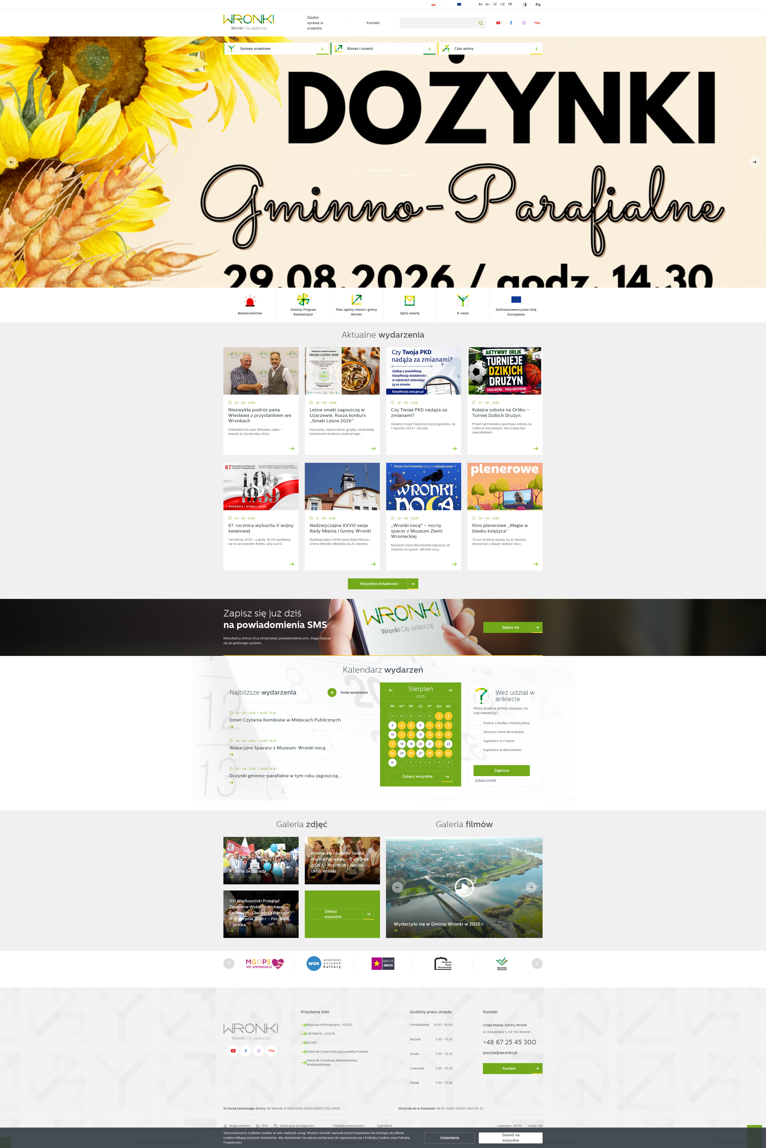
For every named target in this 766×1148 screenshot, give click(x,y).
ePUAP (312, 1043)
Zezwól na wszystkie (510, 1138)
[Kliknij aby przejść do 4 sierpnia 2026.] (401, 725)
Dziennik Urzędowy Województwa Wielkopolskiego (332, 1062)
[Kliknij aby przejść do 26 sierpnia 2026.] (411, 753)
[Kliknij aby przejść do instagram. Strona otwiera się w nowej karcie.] (524, 23)
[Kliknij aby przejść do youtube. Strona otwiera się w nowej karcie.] (498, 23)
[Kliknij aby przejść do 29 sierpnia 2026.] (439, 753)
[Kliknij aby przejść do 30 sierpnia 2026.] (448, 753)
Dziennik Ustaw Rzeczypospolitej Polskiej (337, 1052)
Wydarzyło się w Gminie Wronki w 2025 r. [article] (439, 924)
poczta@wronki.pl (500, 1052)
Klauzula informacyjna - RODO (329, 1025)
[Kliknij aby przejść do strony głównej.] (255, 23)
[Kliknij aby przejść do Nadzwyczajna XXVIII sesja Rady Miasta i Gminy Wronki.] (342, 486)
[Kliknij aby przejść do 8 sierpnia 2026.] (439, 725)
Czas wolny (464, 48)
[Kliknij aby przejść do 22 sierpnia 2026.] (439, 744)
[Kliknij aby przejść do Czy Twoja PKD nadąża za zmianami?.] (423, 371)
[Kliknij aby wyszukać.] (480, 23)
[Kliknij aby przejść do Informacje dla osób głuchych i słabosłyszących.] (536, 4)
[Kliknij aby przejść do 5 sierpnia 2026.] (411, 725)
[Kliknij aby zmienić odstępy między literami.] (488, 5)
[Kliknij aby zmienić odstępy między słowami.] (502, 5)
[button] (754, 162)
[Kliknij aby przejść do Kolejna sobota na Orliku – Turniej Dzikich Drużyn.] (505, 371)
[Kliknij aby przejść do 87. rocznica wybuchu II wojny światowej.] (261, 486)
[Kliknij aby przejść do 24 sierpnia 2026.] (392, 753)
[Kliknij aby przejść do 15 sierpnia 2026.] (439, 734)
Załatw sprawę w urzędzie (315, 22)
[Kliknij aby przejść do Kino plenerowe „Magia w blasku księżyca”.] (505, 486)
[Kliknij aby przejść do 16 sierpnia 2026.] (448, 734)
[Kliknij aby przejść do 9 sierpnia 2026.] (448, 725)
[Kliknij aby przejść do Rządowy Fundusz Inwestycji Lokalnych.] (433, 4)
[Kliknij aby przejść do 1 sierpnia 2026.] (439, 716)
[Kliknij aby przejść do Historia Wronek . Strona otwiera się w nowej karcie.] (264, 964)
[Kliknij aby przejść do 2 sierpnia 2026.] (448, 716)
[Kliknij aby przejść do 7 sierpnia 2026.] (429, 725)
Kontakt (373, 23)
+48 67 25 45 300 (509, 1042)
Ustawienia (449, 1138)
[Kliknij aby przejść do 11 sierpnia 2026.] (401, 734)
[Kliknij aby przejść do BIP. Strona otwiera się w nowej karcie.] (537, 23)
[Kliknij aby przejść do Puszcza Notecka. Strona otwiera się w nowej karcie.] (323, 964)
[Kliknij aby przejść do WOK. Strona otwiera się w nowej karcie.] (502, 964)
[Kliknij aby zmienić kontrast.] (525, 5)
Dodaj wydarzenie (349, 692)
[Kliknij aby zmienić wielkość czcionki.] (481, 5)
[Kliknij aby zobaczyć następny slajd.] (537, 963)
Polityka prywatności (348, 1126)
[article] (298, 718)
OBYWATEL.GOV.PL (321, 1034)
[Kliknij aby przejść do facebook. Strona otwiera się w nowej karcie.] (511, 23)
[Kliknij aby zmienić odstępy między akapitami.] (510, 5)
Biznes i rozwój (360, 48)
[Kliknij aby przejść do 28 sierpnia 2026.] (429, 753)
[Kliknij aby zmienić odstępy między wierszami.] (495, 5)
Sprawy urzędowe (255, 48)
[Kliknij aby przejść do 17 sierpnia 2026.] (392, 744)
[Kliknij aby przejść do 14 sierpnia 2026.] (429, 734)
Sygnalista (384, 1126)
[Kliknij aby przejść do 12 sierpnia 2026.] (411, 734)
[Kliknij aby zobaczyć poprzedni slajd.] (228, 963)
